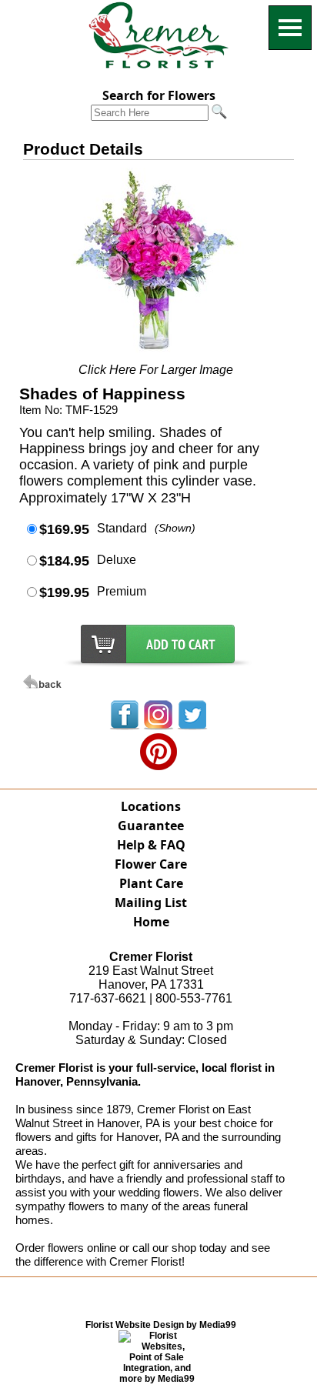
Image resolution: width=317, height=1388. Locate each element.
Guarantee (151, 825)
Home (151, 921)
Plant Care (151, 883)
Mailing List (151, 902)
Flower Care (151, 864)
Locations (151, 806)
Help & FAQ (151, 844)
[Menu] (290, 27)
